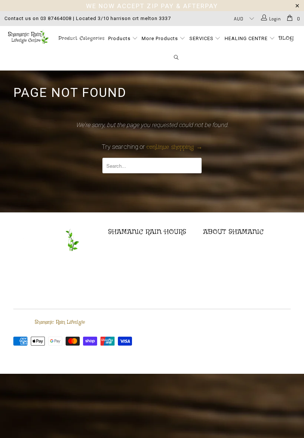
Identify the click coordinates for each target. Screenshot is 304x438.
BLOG (286, 38)
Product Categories (82, 38)
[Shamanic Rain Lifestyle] (28, 37)
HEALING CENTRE (247, 38)
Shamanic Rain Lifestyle (60, 322)
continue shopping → (174, 147)
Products (120, 38)
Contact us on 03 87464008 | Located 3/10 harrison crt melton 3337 (87, 18)
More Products (160, 38)
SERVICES (202, 38)
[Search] (176, 58)
